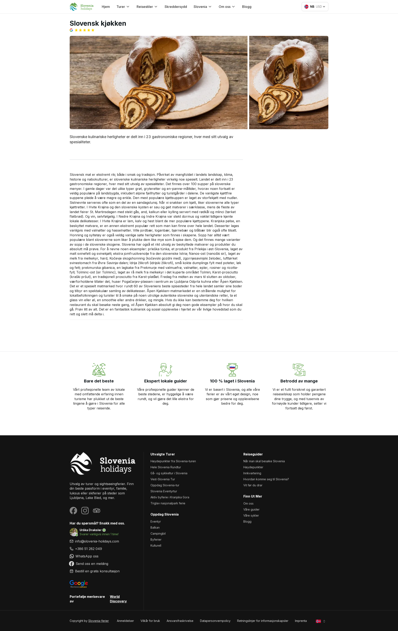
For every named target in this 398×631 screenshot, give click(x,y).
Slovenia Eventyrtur (163, 491)
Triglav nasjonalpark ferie (167, 503)
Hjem (106, 7)
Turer (120, 7)
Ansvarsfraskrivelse (180, 621)
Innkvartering (252, 473)
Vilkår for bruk (150, 621)
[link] (103, 548)
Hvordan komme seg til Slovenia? (266, 479)
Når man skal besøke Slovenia (264, 461)
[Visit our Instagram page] (85, 510)
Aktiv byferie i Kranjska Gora (169, 497)
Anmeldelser (125, 621)
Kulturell (155, 545)
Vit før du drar (252, 485)
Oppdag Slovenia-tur (164, 485)
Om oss (248, 503)
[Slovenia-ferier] (103, 463)
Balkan (155, 527)
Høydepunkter (253, 467)
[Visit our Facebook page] (73, 510)
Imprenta (301, 621)
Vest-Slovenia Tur (162, 479)
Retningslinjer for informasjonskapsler (262, 621)
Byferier (155, 539)
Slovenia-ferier (98, 621)
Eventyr (155, 521)
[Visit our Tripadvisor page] (96, 510)
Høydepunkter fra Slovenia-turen (173, 461)
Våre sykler (251, 515)
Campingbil (158, 533)
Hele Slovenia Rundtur (165, 467)
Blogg (246, 7)
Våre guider (251, 509)
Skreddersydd (176, 7)
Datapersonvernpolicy (215, 621)
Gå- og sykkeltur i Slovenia (168, 473)
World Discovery (118, 599)
